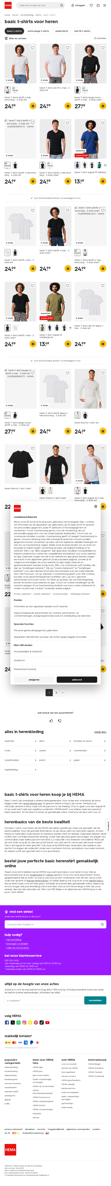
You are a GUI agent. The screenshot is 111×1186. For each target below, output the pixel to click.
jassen (77, 760)
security (41, 1129)
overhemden (80, 750)
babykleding (10, 1075)
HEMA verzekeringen (43, 1109)
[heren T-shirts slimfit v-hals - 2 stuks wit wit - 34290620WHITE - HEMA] (7, 252)
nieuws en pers (68, 1076)
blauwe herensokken (38, 880)
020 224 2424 (12, 960)
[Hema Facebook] (7, 1022)
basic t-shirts (14, 31)
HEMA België (94, 1064)
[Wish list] (91, 5)
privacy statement (14, 1129)
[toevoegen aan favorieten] (32, 47)
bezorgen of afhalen (17, 943)
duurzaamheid (68, 1072)
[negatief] (59, 720)
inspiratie (37, 1113)
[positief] (51, 720)
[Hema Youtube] (47, 1022)
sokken (50, 874)
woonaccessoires (13, 1083)
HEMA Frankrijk (95, 1072)
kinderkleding (11, 1071)
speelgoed (10, 1095)
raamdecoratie (11, 1091)
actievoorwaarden (70, 1092)
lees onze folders (41, 1075)
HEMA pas (37, 1071)
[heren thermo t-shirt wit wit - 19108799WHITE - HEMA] (77, 415)
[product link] (20, 63)
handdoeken (11, 1087)
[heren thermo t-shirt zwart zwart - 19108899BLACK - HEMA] (85, 415)
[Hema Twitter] (13, 1022)
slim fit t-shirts (82, 31)
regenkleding (11, 769)
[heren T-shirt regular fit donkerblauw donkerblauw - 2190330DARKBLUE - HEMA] (84, 165)
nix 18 (7, 1133)
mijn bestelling (13, 939)
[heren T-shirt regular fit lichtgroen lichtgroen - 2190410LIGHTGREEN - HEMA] (99, 165)
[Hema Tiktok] (42, 1022)
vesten (42, 750)
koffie (7, 1103)
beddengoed (11, 1079)
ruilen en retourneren (17, 947)
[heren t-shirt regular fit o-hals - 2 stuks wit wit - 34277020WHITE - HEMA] (7, 577)
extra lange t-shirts (38, 31)
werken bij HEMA (69, 1068)
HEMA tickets (39, 1105)
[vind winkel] (102, 924)
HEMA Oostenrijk (96, 1076)
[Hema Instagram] (24, 1022)
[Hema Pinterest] (36, 1022)
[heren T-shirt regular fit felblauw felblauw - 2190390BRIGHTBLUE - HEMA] (77, 165)
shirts (38, 15)
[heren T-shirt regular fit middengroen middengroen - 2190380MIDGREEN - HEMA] (42, 328)
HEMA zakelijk (68, 1084)
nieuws (36, 1117)
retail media (66, 1107)
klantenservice (68, 1088)
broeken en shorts (83, 741)
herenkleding (27, 15)
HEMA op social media (43, 1086)
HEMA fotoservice (41, 1097)
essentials (9, 741)
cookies (96, 1129)
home (7, 15)
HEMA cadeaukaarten (43, 1101)
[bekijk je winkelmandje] (98, 5)
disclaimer (30, 1129)
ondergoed (36, 874)
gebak (8, 1099)
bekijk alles (100, 732)
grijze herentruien (32, 803)
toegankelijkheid (56, 1129)
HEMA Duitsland (95, 1068)
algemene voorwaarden (78, 1129)
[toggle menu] (104, 5)
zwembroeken (12, 760)
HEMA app (38, 1067)
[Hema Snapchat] (30, 1022)
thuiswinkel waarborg (33, 1133)
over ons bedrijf (68, 1064)
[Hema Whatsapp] (18, 1022)
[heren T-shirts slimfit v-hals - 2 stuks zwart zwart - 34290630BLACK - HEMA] (15, 252)
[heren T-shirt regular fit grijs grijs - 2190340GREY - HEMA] (92, 165)
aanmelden (95, 1000)
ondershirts (61, 31)
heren (15, 15)
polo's (42, 760)
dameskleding (11, 1067)
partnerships (67, 1103)
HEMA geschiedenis (70, 1080)
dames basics (96, 880)
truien (7, 750)
